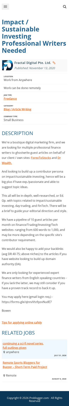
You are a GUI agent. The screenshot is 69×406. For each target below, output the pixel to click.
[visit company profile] (54, 63)
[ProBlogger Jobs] (37, 7)
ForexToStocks (41, 158)
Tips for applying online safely (22, 322)
